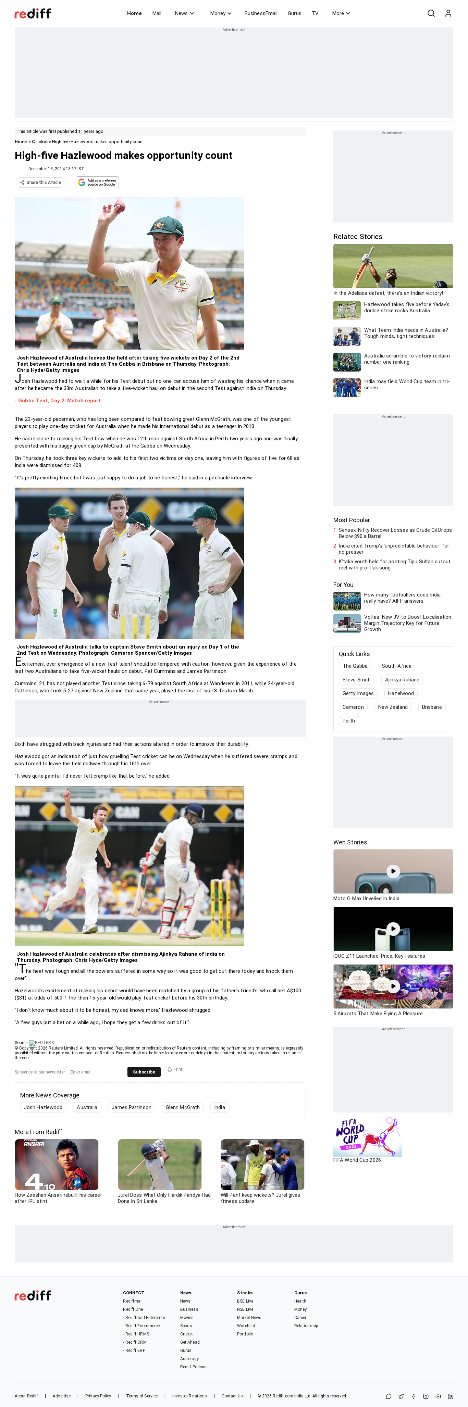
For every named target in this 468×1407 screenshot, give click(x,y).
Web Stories (350, 842)
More (338, 13)
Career (300, 1317)
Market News (249, 1317)
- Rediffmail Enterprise (143, 1317)
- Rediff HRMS (136, 1334)
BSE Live (245, 1301)
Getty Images (358, 693)
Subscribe (144, 1072)
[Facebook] (413, 1397)
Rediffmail (133, 1301)
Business (189, 1309)
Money (217, 13)
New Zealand (393, 707)
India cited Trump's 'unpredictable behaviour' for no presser (394, 549)
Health (300, 1301)
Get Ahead (190, 1342)
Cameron (353, 707)
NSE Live (245, 1309)
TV (315, 13)
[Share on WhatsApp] (389, 1397)
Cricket (40, 141)
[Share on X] (401, 1397)
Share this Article (44, 182)
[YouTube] (438, 1397)
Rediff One (133, 1309)
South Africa (396, 666)
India (219, 1107)
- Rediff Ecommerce (141, 1325)
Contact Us (232, 1396)
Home (134, 13)
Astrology (189, 1358)
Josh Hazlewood (43, 1107)
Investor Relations (189, 1396)
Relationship (306, 1325)
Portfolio (245, 1334)
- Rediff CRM (134, 1342)
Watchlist (246, 1325)
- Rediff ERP (134, 1350)
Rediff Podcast (194, 1367)
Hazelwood (401, 693)
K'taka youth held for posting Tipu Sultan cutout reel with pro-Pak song (395, 564)
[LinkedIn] (450, 1397)
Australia (87, 1107)
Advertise (62, 1396)
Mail (156, 13)
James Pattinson (131, 1107)
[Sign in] (448, 13)
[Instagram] (426, 1397)
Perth (349, 721)
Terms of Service (142, 1396)
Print (178, 1069)
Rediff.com (283, 1396)
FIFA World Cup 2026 (357, 1160)
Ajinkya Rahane (402, 680)
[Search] (431, 13)
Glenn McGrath (183, 1107)
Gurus (294, 13)
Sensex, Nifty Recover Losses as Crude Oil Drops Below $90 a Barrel (395, 533)
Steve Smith (357, 680)
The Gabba (355, 666)
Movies (187, 1317)
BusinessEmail (261, 13)
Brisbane (432, 707)
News (181, 13)
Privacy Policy (98, 1396)
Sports (186, 1325)
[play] (393, 871)
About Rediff (26, 1396)
